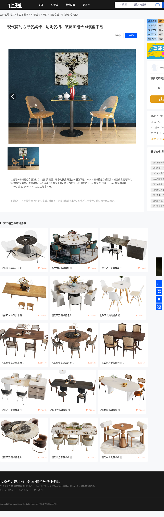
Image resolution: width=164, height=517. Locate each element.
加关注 (131, 35)
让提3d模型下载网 (19, 14)
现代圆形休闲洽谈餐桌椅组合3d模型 (13, 268)
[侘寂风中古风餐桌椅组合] (24, 341)
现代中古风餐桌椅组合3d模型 (113, 457)
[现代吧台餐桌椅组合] (124, 246)
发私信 (118, 35)
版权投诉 (23, 490)
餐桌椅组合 (67, 14)
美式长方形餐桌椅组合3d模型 (113, 363)
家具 (45, 14)
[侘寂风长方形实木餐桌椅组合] (24, 294)
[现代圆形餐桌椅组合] (74, 294)
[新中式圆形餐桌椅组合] (74, 246)
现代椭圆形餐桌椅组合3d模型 (111, 410)
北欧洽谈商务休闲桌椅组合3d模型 (111, 315)
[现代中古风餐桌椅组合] (124, 436)
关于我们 (38, 490)
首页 (40, 5)
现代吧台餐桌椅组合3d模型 (113, 268)
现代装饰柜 (157, 184)
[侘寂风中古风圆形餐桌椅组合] (74, 341)
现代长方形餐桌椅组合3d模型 (61, 410)
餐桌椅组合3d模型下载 (73, 179)
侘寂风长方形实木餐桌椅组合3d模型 (13, 315)
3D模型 (54, 5)
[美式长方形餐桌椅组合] (124, 341)
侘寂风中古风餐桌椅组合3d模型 (13, 363)
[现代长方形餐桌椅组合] (72, 388)
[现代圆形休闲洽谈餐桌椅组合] (24, 246)
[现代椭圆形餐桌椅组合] (122, 388)
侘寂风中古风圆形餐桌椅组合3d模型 (63, 363)
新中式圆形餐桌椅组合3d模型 (63, 268)
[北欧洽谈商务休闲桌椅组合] (122, 294)
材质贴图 (70, 5)
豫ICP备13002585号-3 (48, 504)
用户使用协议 (6, 490)
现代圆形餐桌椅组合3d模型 (63, 315)
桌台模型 (54, 14)
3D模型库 (35, 14)
